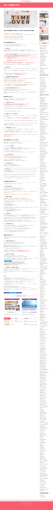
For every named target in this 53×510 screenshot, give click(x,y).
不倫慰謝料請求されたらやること (44, 124)
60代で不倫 (41, 276)
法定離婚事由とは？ (42, 392)
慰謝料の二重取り (42, 251)
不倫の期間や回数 (42, 121)
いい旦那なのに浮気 (42, 80)
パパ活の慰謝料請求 (42, 326)
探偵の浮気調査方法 (42, 282)
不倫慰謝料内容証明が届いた (43, 126)
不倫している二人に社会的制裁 (43, 478)
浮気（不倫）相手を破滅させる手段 (44, 369)
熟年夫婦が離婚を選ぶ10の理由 (44, 227)
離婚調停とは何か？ (42, 453)
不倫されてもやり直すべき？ (43, 459)
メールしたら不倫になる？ (43, 387)
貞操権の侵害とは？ (42, 456)
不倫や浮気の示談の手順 (43, 487)
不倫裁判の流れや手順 (42, 123)
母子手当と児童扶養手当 (43, 260)
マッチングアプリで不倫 (43, 299)
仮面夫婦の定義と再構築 (43, 273)
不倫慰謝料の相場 (42, 490)
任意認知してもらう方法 (43, 305)
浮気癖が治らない (42, 189)
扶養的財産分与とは (42, 395)
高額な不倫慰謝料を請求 (43, 109)
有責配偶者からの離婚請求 (43, 418)
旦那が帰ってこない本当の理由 (43, 145)
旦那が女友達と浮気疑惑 (43, 65)
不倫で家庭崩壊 (42, 447)
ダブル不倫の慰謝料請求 (43, 337)
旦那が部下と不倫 (42, 219)
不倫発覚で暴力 (42, 71)
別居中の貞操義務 (42, 89)
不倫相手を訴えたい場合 (43, 360)
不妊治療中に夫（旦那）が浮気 (43, 265)
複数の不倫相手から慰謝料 (43, 323)
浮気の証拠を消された (42, 169)
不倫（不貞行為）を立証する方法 (44, 267)
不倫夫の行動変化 (42, 302)
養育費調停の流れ (42, 254)
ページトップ (26, 500)
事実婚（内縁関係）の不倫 (43, 439)
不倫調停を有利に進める (43, 83)
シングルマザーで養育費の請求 (43, 424)
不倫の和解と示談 (42, 410)
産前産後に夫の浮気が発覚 (43, 355)
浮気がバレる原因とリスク (43, 168)
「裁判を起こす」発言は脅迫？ (43, 248)
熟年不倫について (42, 381)
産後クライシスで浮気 (42, 186)
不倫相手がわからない (42, 415)
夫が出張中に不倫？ (42, 148)
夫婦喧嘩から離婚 (42, 279)
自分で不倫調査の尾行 (42, 59)
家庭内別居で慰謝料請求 (43, 349)
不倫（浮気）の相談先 (42, 240)
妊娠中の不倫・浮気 (42, 331)
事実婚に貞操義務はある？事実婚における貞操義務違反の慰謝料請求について (44, 75)
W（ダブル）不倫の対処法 (43, 183)
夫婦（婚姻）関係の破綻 (43, 442)
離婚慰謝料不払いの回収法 (43, 384)
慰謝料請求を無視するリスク (43, 151)
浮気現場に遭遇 (42, 62)
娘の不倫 (41, 328)
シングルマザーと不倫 (42, 346)
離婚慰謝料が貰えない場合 (43, 363)
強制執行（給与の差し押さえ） (43, 413)
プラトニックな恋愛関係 (43, 419)
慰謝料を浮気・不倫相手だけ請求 (44, 372)
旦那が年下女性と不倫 (42, 88)
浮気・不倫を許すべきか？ (43, 407)
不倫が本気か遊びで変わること (43, 334)
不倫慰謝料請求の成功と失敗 (43, 56)
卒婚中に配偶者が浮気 (42, 217)
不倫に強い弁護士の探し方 (43, 375)
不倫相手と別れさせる (42, 288)
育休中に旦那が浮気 (42, 154)
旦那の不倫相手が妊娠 (42, 294)
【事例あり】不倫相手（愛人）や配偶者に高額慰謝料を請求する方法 (14, 262)
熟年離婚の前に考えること (43, 398)
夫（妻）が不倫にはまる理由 (43, 216)
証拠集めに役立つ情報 (42, 57)
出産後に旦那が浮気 (42, 129)
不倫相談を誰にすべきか (43, 314)
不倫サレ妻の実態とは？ (43, 481)
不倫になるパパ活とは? (43, 416)
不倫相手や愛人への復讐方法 (43, 246)
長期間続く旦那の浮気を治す (43, 86)
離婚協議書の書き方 (42, 445)
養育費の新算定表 (42, 311)
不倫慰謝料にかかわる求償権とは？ (44, 53)
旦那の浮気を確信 (42, 54)
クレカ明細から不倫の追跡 (43, 354)
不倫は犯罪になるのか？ (43, 386)
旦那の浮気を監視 (42, 174)
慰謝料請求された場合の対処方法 (44, 171)
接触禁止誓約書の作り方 (43, 139)
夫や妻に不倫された (42, 430)
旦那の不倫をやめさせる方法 (43, 106)
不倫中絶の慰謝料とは (42, 378)
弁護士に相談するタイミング (43, 329)
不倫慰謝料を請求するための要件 (44, 68)
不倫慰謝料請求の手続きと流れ (43, 199)
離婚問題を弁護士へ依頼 (43, 317)
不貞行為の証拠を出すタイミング (44, 51)
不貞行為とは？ (42, 160)
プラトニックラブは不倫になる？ (44, 325)
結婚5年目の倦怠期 (42, 229)
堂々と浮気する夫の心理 (43, 163)
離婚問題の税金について (43, 390)
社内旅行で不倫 (42, 296)
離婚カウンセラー (42, 436)
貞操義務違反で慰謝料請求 (43, 91)
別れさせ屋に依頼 (42, 285)
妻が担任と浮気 (42, 157)
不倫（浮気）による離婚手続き (43, 196)
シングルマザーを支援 (42, 471)
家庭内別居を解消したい (43, 77)
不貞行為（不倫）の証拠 (43, 450)
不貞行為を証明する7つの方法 (43, 112)
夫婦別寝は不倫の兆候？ (43, 222)
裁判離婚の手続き (42, 421)
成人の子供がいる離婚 (42, 401)
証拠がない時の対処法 (42, 137)
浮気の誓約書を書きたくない (43, 132)
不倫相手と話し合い (42, 257)
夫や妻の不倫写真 (42, 484)
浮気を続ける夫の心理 (42, 177)
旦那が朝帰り (41, 293)
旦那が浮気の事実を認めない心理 (44, 142)
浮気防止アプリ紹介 (42, 352)
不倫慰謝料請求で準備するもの (43, 308)
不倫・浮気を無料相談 (42, 366)
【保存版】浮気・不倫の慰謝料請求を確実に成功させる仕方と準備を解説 (44, 95)
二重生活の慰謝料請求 (42, 180)
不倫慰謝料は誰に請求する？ (43, 202)
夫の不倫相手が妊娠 (42, 448)
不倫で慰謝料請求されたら (43, 97)
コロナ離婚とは (42, 249)
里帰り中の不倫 (42, 297)
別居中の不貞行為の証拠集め (43, 45)
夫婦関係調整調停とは (42, 100)
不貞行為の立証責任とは (43, 85)
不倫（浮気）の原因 (42, 340)
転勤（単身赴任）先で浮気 (43, 358)
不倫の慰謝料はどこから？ (43, 389)
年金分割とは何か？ (42, 451)
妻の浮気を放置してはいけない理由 (44, 116)
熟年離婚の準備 (42, 237)
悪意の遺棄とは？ (42, 462)
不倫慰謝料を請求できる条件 (43, 245)
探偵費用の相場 (42, 270)
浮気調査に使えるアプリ (43, 433)
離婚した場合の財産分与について (44, 468)
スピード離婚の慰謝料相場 (43, 243)
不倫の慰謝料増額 (42, 230)
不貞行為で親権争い (42, 212)
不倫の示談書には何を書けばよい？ (44, 209)
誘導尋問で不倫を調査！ (43, 48)
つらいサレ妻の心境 (42, 320)
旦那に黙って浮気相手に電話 (43, 166)
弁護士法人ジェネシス (42, 495)
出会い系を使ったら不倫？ (43, 465)
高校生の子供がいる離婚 (43, 404)
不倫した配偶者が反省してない (43, 427)
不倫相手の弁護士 (42, 136)
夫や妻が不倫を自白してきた (43, 357)
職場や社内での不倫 (42, 343)
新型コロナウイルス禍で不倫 (43, 232)
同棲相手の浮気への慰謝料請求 (43, 103)
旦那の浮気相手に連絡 (42, 291)
